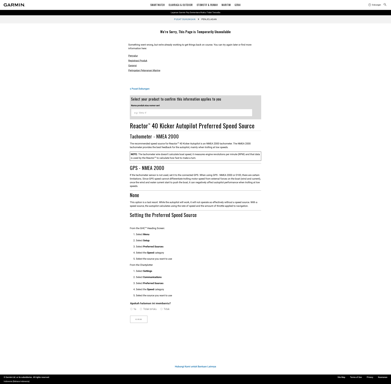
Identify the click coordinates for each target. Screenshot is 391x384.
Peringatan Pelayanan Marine (144, 70)
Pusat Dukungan (185, 19)
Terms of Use (356, 377)
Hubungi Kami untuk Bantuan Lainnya (195, 366)
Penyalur (133, 55)
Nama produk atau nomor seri (145, 105)
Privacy (370, 377)
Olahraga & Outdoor (181, 5)
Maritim (226, 5)
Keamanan (382, 377)
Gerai (238, 5)
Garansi (132, 65)
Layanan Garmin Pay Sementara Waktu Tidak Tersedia (195, 12)
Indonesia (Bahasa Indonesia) (17, 381)
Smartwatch (157, 5)
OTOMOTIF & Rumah (207, 5)
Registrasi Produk (137, 60)
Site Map (341, 377)
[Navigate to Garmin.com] (14, 5)
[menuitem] (374, 5)
